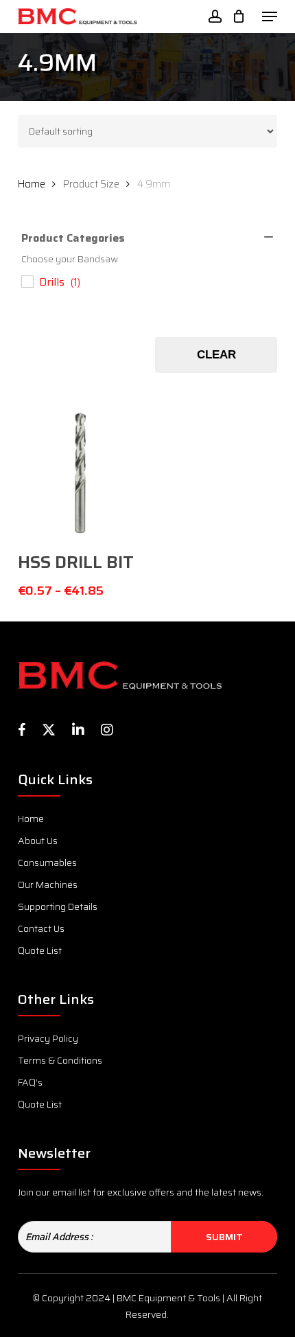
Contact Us (41, 928)
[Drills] (26, 280)
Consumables (47, 862)
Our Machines (48, 884)
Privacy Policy (48, 1038)
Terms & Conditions (60, 1060)
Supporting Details (57, 906)
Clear (216, 354)
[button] (269, 16)
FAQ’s (30, 1082)
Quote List (40, 950)
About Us (38, 840)
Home (31, 184)
